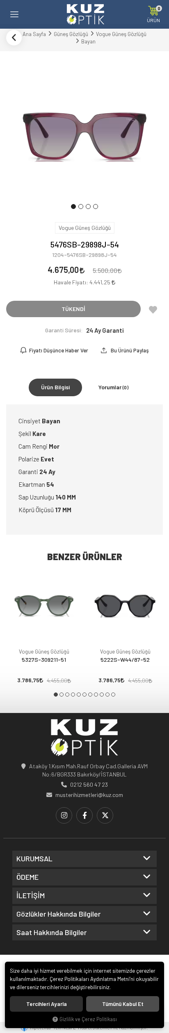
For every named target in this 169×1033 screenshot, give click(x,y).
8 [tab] (96, 694)
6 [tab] (84, 694)
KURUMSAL (34, 859)
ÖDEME (27, 877)
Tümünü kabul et (123, 1004)
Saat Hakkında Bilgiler (51, 933)
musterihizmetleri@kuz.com (89, 794)
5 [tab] (79, 694)
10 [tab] (107, 694)
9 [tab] (102, 694)
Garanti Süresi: (64, 330)
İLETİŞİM (30, 896)
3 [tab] (67, 694)
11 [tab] (113, 694)
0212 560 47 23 (89, 784)
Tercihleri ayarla (46, 1004)
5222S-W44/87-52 (125, 659)
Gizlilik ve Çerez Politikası (88, 1019)
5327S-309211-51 (44, 659)
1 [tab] (56, 694)
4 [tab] (73, 694)
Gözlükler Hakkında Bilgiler (58, 914)
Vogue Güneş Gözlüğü (44, 651)
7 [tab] (90, 694)
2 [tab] (61, 694)
